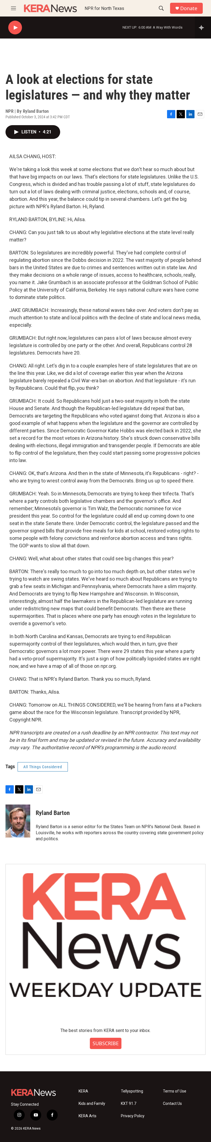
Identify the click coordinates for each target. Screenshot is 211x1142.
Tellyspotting (132, 1091)
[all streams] (203, 28)
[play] (15, 27)
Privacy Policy (133, 1116)
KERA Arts (87, 1116)
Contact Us (172, 1104)
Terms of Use (174, 1091)
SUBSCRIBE (106, 1043)
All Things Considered (42, 767)
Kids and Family (92, 1104)
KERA (83, 1091)
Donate (188, 8)
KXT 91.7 (128, 1104)
